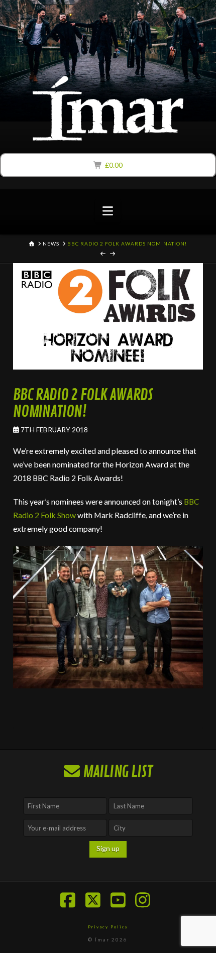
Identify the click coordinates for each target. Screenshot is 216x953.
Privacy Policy (108, 926)
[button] (108, 210)
